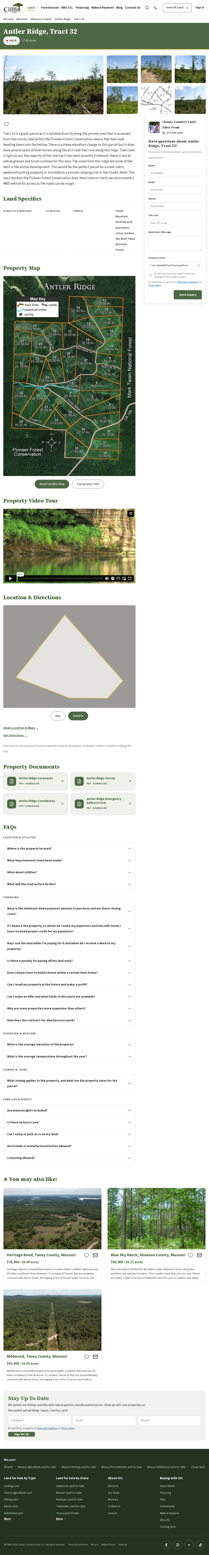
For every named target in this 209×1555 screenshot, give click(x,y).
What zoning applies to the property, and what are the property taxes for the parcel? (62, 1083)
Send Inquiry (187, 295)
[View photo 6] (156, 100)
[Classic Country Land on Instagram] (177, 1544)
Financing (82, 8)
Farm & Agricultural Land (18, 1493)
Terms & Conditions (78, 1544)
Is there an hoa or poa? (23, 1122)
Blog (119, 8)
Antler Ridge (63, 19)
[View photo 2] (122, 69)
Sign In (199, 8)
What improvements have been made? (34, 860)
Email (152, 182)
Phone (152, 198)
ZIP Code (153, 215)
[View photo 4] (190, 69)
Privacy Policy (154, 285)
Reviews (113, 1499)
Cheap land (198, 1467)
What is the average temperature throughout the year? (47, 1056)
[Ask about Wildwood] (95, 1356)
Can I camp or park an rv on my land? (33, 1134)
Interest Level (157, 257)
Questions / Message (159, 232)
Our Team (113, 1493)
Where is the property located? (29, 848)
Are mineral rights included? (27, 1110)
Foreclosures (50, 8)
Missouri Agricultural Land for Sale (37, 1467)
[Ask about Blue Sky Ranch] (199, 1255)
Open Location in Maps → (21, 728)
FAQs (162, 1499)
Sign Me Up (21, 1434)
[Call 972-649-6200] (155, 8)
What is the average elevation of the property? (40, 1044)
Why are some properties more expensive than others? (46, 1008)
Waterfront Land (13, 1513)
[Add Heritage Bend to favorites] (86, 1255)
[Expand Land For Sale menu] (37, 8)
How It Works (167, 1486)
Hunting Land (11, 1486)
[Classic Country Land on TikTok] (200, 1544)
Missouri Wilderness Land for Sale (166, 1467)
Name (152, 165)
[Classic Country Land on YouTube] (189, 1544)
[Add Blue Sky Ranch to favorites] (190, 1255)
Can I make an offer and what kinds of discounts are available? (51, 996)
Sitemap (122, 1544)
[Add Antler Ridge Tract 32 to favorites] (6, 123)
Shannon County (41, 19)
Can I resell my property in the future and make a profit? (47, 984)
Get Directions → (15, 735)
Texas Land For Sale (67, 1513)
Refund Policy (109, 1544)
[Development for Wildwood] (52, 1337)
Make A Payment (102, 8)
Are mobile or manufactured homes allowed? (39, 1146)
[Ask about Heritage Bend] (95, 1255)
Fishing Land (11, 1499)
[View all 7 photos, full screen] (53, 84)
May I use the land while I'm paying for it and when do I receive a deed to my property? (61, 946)
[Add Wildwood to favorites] (86, 1356)
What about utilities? (22, 872)
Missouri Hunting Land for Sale (79, 1467)
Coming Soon (168, 1527)
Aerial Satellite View (51, 484)
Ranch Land (11, 1506)
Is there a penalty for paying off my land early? (40, 961)
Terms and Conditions (187, 282)
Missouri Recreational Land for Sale (121, 1467)
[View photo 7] (190, 100)
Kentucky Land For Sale (69, 1499)
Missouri (22, 19)
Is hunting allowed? (21, 1158)
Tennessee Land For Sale (70, 1506)
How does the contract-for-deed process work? (41, 1020)
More (7, 1519)
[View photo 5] (122, 100)
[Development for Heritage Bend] (52, 1235)
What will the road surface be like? (31, 884)
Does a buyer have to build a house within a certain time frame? (52, 972)
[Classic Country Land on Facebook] (166, 1544)
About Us (113, 1486)
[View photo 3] (156, 69)
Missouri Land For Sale (68, 1493)
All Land (8, 19)
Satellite (78, 716)
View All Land (174, 8)
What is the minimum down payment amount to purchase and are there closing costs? (64, 911)
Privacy (95, 1544)
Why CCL (67, 8)
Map (58, 716)
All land (8, 1467)
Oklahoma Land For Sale (70, 1486)
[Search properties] (147, 7)
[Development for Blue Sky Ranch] (157, 1235)
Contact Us (132, 8)
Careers (112, 1513)
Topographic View (88, 484)
